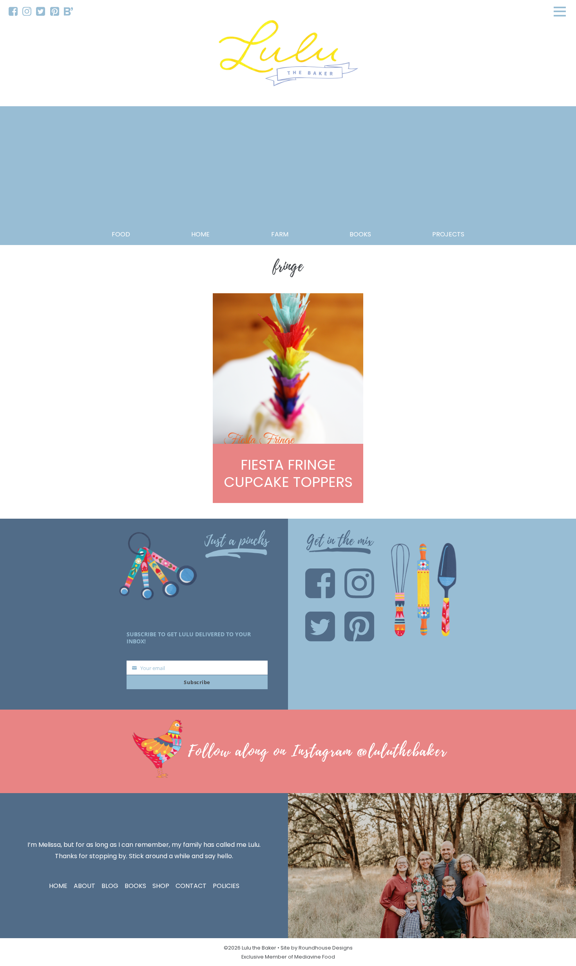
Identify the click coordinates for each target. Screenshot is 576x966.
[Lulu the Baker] (288, 55)
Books (135, 885)
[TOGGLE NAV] (560, 11)
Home (200, 234)
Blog (109, 885)
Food (121, 234)
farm (279, 234)
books (360, 234)
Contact (191, 885)
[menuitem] (13, 11)
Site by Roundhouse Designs (317, 947)
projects (448, 234)
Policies (226, 885)
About (84, 885)
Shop (160, 885)
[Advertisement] (288, 170)
